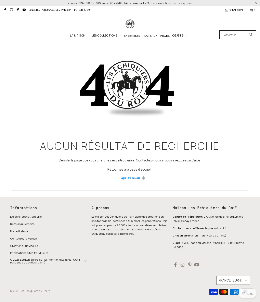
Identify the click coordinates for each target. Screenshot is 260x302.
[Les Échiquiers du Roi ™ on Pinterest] (17, 10)
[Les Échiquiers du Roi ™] (130, 24)
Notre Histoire (19, 231)
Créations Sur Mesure (24, 246)
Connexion (236, 10)
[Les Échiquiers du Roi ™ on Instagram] (11, 10)
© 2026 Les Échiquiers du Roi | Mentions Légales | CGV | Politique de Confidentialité (45, 261)
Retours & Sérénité (22, 224)
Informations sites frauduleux (29, 253)
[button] (79, 35)
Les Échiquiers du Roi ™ (35, 291)
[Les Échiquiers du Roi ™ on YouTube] (24, 10)
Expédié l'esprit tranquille (26, 216)
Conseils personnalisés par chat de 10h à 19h (60, 10)
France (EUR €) (231, 280)
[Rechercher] (251, 34)
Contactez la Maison (23, 238)
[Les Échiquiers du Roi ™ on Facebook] (4, 10)
